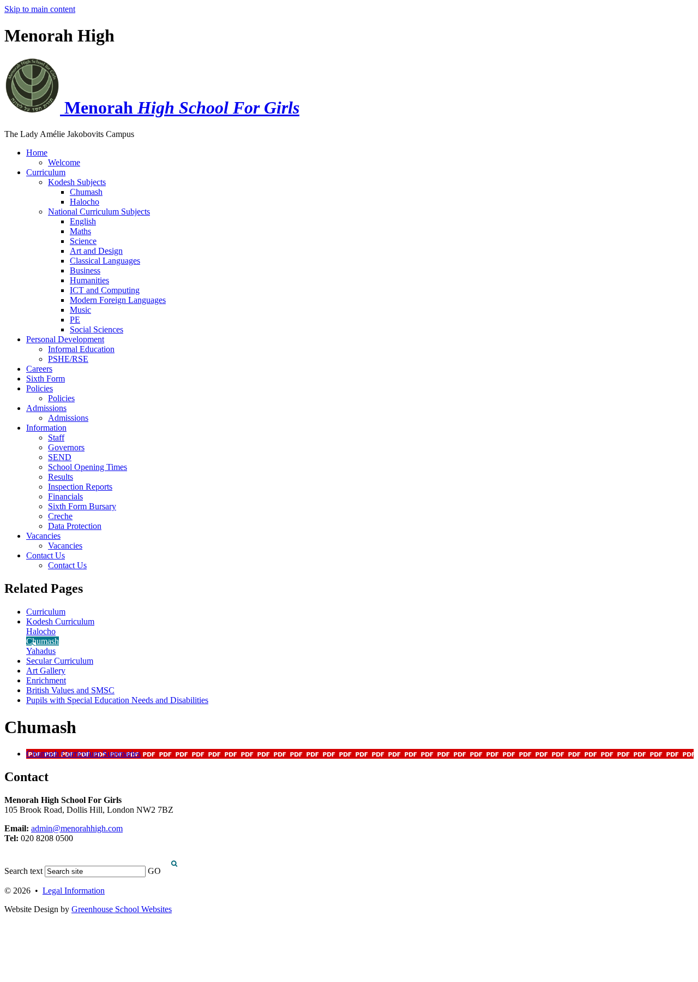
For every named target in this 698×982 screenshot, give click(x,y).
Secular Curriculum (59, 660)
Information (46, 427)
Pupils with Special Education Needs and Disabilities (117, 700)
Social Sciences (96, 329)
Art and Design (96, 250)
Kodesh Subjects (77, 182)
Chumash (86, 192)
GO (154, 871)
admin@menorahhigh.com (77, 828)
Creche (60, 516)
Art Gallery (45, 670)
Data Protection (74, 526)
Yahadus (41, 651)
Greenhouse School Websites (121, 909)
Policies (39, 388)
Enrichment (46, 680)
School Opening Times (87, 467)
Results (60, 476)
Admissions (46, 408)
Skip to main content (39, 9)
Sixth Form (45, 378)
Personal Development (65, 339)
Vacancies (43, 535)
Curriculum (45, 172)
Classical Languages (105, 260)
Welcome (64, 162)
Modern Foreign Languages (118, 300)
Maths (80, 231)
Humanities (89, 280)
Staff (56, 437)
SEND (59, 457)
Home (36, 152)
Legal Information (74, 890)
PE (75, 319)
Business (85, 270)
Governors (66, 447)
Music (80, 309)
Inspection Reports (80, 486)
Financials (65, 496)
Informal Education (81, 349)
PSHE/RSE (68, 359)
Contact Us (45, 555)
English (83, 221)
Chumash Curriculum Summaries (83, 753)
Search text (23, 871)
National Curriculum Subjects (99, 211)
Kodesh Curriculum (60, 621)
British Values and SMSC (70, 690)
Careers (39, 368)
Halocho (84, 201)
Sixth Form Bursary (82, 506)
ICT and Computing (105, 290)
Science (83, 241)
